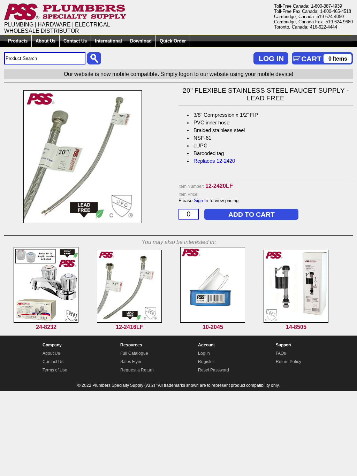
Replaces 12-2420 (214, 161)
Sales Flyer (131, 361)
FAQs (281, 353)
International (108, 41)
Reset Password (213, 370)
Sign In (201, 200)
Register (206, 361)
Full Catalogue (134, 353)
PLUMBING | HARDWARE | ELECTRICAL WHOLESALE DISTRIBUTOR (57, 28)
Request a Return (137, 370)
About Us (45, 41)
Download (141, 41)
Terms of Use (55, 370)
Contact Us (75, 41)
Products (18, 41)
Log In (204, 353)
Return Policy (288, 361)
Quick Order (173, 41)
